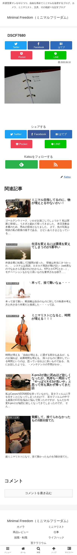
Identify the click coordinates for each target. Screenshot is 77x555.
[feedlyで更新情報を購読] (21, 164)
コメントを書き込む (38, 493)
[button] (69, 395)
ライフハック (56, 537)
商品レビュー (21, 532)
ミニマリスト (56, 526)
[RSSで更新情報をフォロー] (55, 164)
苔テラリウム (38, 542)
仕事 (56, 532)
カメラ (21, 526)
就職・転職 (20, 537)
